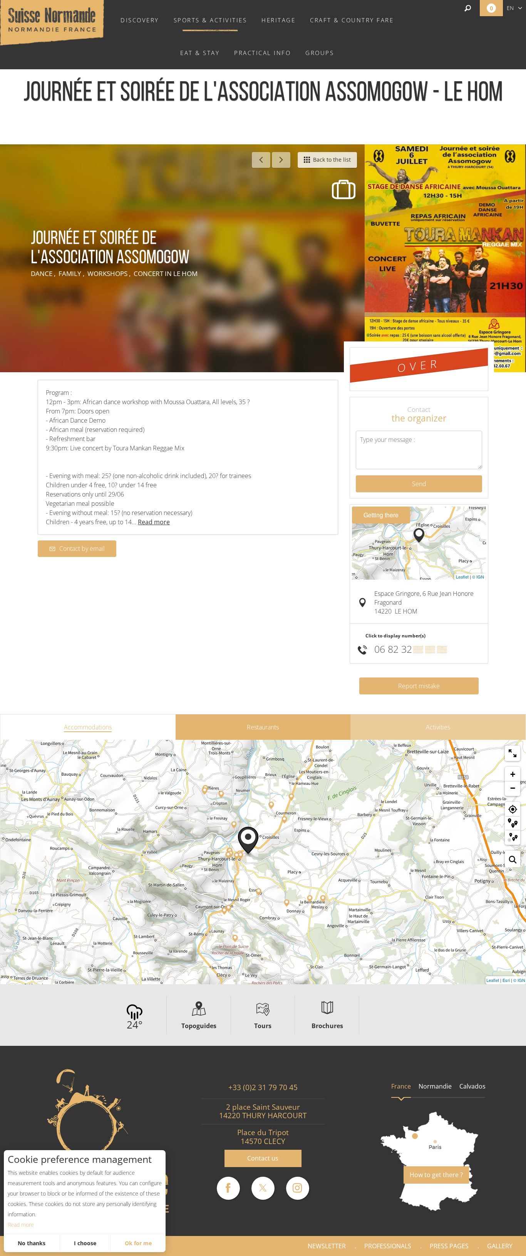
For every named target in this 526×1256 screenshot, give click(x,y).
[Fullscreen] (512, 753)
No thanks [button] (31, 1243)
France (401, 1086)
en (510, 8)
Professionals (387, 1246)
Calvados (472, 1086)
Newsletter (327, 1246)
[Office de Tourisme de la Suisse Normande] (52, 22)
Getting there (381, 514)
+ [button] (512, 774)
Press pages (449, 1246)
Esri (506, 980)
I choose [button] (85, 1243)
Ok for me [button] (138, 1243)
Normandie (435, 1086)
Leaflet (462, 577)
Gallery (500, 1246)
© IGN (478, 577)
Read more (21, 1224)
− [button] (512, 788)
